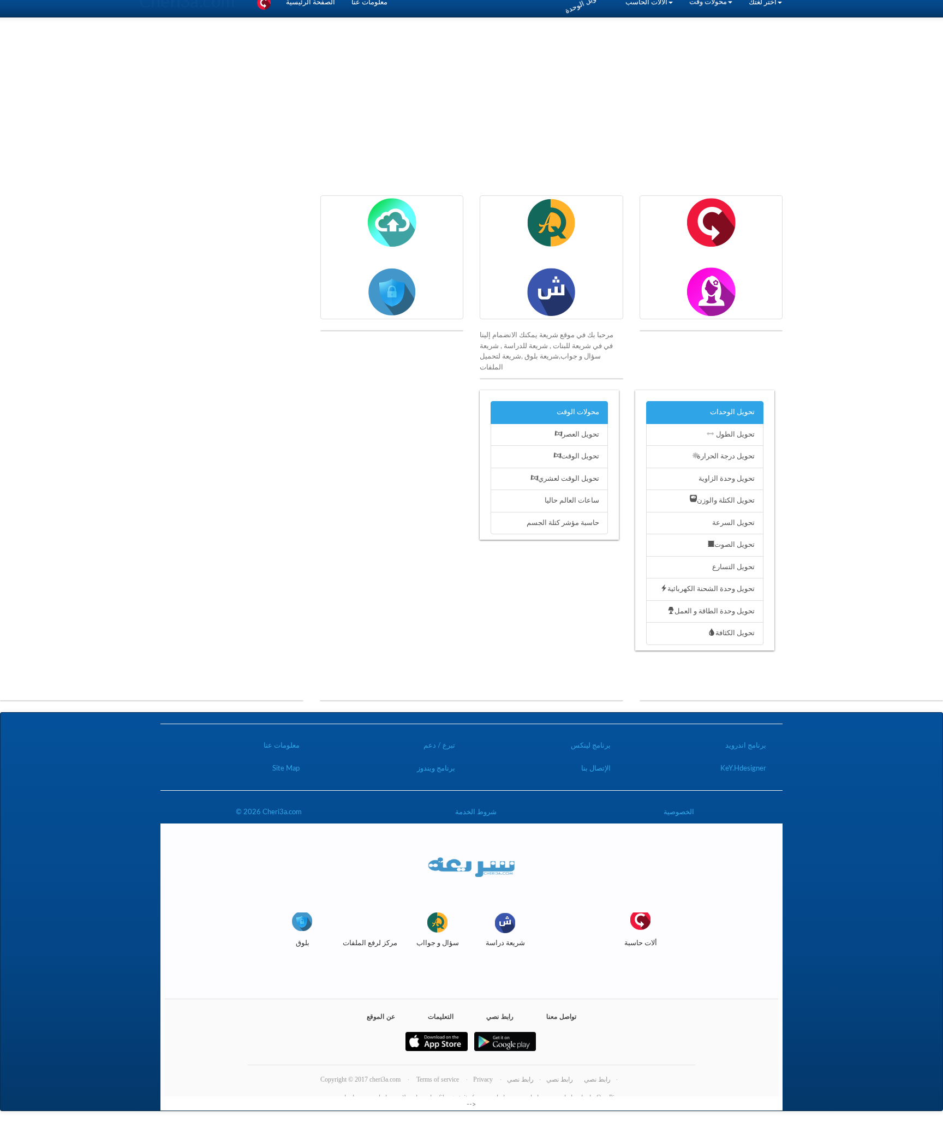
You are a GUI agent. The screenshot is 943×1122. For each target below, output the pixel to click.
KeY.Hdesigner (743, 768)
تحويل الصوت (734, 544)
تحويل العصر (580, 434)
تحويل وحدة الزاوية (727, 478)
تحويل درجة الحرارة (726, 456)
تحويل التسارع (733, 567)
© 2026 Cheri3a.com (269, 812)
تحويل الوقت (580, 456)
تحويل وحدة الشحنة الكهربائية (711, 589)
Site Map (286, 768)
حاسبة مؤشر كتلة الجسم (563, 523)
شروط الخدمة (476, 812)
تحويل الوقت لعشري (568, 478)
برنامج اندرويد (745, 745)
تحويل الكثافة (735, 633)
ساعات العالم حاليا (572, 500)
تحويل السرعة (733, 523)
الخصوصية (679, 812)
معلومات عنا (282, 745)
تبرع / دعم (439, 745)
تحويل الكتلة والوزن (726, 500)
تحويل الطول (735, 434)
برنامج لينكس (591, 745)
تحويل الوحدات (732, 412)
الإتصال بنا (596, 768)
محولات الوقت (578, 412)
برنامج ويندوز (436, 768)
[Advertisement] (471, 119)
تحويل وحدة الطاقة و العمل (715, 611)
